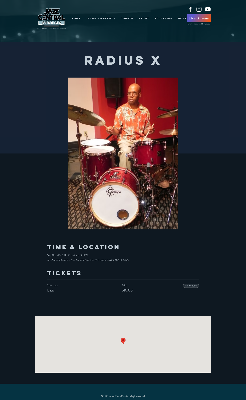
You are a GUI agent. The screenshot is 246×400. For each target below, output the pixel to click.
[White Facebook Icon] (190, 9)
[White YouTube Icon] (207, 9)
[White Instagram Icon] (199, 9)
